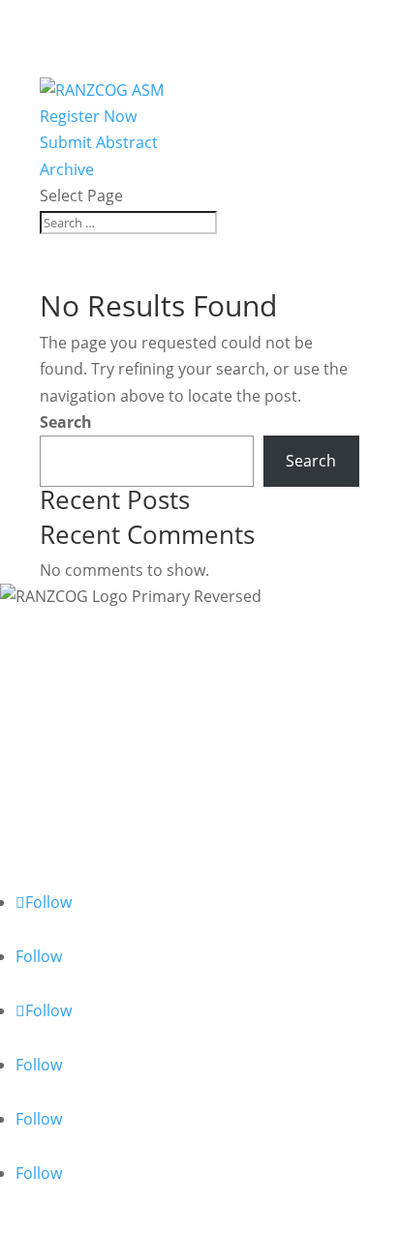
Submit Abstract (99, 142)
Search (66, 422)
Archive (67, 169)
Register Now (88, 116)
